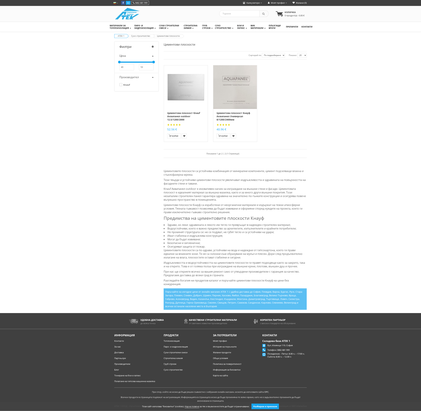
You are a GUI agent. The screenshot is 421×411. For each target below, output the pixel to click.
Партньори (120, 358)
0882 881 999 (141, 2)
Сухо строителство (173, 369)
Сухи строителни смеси (175, 352)
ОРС (266, 391)
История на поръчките (224, 346)
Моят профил (220, 340)
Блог (116, 369)
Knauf (126, 84)
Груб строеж (170, 363)
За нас (117, 346)
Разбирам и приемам (265, 406)
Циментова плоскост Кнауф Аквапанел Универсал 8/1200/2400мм (233, 116)
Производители (122, 363)
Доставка (119, 352)
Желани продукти (222, 352)
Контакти (119, 340)
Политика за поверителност (227, 363)
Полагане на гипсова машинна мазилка (134, 381)
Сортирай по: (255, 55)
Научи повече (192, 406)
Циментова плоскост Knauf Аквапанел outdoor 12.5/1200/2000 (183, 116)
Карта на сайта (220, 375)
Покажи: (293, 55)
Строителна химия (173, 358)
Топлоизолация (172, 340)
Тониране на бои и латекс (127, 375)
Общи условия (220, 358)
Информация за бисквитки (226, 369)
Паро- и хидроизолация (176, 346)
